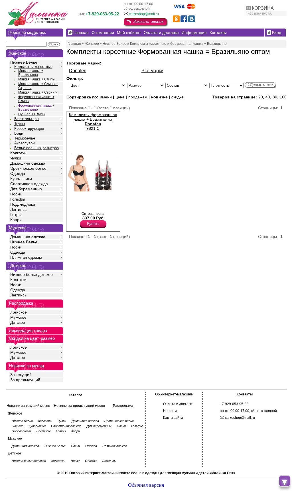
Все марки (152, 70)
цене (120, 97)
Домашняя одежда (27, 163)
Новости (170, 411)
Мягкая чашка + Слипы (36, 79)
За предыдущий (25, 379)
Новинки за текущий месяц (28, 406)
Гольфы (17, 199)
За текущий (21, 374)
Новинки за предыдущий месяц (79, 406)
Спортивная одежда (29, 183)
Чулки (15, 158)
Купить (93, 223)
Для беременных (26, 189)
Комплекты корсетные (33, 66)
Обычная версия (146, 485)
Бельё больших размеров (36, 148)
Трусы (19, 124)
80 (275, 97)
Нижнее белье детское (31, 274)
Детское (18, 265)
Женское (18, 312)
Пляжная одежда (26, 257)
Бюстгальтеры (26, 119)
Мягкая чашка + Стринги (38, 92)
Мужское (18, 317)
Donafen (77, 70)
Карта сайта (173, 418)
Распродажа (123, 406)
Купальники (21, 178)
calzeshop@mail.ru (144, 14)
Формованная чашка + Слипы (36, 99)
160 (283, 97)
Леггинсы (18, 209)
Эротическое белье (28, 168)
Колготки (18, 153)
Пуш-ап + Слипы (31, 114)
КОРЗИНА (263, 8)
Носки (15, 194)
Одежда (17, 173)
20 (260, 97)
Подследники (22, 204)
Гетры (15, 214)
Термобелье (24, 138)
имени (106, 97)
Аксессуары (24, 143)
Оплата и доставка (178, 404)
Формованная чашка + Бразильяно (36, 108)
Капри (16, 219)
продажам (137, 97)
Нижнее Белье (23, 62)
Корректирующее (29, 128)
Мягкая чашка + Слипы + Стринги (38, 86)
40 (267, 97)
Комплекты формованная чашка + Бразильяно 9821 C (93, 121)
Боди (18, 133)
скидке (177, 97)
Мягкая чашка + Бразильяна (30, 73)
